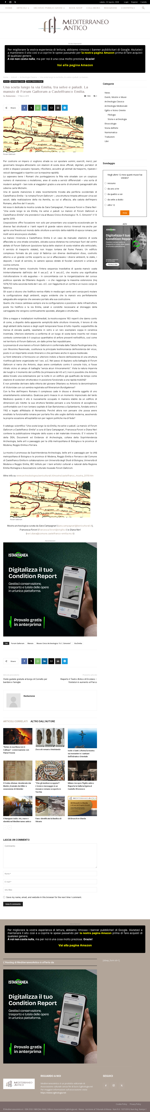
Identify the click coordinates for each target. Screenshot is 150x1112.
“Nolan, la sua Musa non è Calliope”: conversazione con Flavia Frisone (16, 750)
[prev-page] (5, 827)
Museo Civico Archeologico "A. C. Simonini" (54, 643)
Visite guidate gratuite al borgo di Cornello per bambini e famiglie (25, 681)
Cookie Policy (121, 1104)
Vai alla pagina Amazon (75, 65)
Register (134, 2)
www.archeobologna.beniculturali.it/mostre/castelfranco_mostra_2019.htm (54, 475)
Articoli (14, 77)
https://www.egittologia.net (53, 1092)
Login (126, 2)
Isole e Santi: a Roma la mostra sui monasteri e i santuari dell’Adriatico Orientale (81, 754)
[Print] (58, 108)
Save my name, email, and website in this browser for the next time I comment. (44, 897)
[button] (143, 8)
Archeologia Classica (28, 77)
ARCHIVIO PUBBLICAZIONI (47, 8)
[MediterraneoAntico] (75, 25)
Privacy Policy (135, 1104)
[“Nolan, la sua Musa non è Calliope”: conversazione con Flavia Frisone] (17, 736)
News (107, 92)
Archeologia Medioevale (116, 106)
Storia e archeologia (117, 119)
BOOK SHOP (75, 8)
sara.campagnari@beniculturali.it (75, 525)
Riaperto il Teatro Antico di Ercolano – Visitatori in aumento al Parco (78, 681)
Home (5, 77)
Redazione (10, 96)
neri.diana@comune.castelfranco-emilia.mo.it (50, 533)
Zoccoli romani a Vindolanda (47, 749)
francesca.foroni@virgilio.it (53, 529)
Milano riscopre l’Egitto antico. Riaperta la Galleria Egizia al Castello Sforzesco (81, 786)
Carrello (143, 2)
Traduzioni (110, 136)
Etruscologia (110, 123)
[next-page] (10, 827)
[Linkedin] (44, 108)
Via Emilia (78, 643)
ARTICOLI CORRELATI (15, 721)
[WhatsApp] (38, 108)
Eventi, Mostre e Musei (34, 81)
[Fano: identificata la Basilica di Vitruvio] (50, 806)
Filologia (112, 114)
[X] (15, 2)
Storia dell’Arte (111, 128)
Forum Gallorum (17, 643)
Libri (107, 141)
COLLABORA (93, 8)
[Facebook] (5, 2)
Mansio (30, 643)
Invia (125, 212)
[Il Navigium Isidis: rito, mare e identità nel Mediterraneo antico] (17, 806)
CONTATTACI (128, 8)
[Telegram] (65, 108)
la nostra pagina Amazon (97, 52)
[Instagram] (10, 2)
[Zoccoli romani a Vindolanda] (50, 737)
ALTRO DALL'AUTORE (43, 721)
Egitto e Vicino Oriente (115, 110)
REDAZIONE (110, 8)
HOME (8, 8)
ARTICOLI (21, 8)
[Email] (51, 108)
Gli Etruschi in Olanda (77, 818)
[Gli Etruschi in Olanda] (82, 806)
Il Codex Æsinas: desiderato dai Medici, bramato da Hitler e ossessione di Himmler (17, 786)
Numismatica (111, 132)
